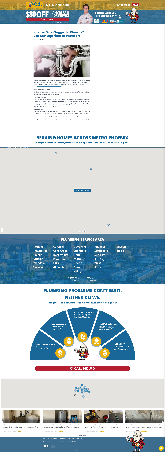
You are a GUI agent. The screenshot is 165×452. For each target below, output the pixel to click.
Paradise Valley (79, 269)
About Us (50, 438)
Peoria (78, 263)
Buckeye (38, 267)
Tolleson (120, 246)
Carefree (58, 246)
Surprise (99, 267)
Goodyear (80, 246)
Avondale (39, 263)
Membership (62, 438)
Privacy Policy (51, 441)
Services (55, 438)
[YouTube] (118, 4)
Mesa (77, 259)
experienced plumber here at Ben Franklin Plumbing (49, 86)
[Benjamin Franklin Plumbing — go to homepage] (34, 5)
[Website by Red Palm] (53, 446)
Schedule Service (80, 438)
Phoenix (99, 246)
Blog (38, 28)
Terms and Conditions (60, 441)
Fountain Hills (59, 261)
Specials (68, 438)
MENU (135, 4)
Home (35, 28)
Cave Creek (60, 250)
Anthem (38, 246)
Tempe (119, 250)
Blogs (73, 438)
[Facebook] (122, 4)
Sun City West (99, 261)
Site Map (45, 441)
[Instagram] (125, 4)
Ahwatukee (40, 250)
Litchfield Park (80, 252)
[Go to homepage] (132, 15)
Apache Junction (38, 257)
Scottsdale (101, 250)
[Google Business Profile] (129, 4)
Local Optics (85, 435)
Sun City (99, 255)
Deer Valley (60, 255)
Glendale (59, 267)
